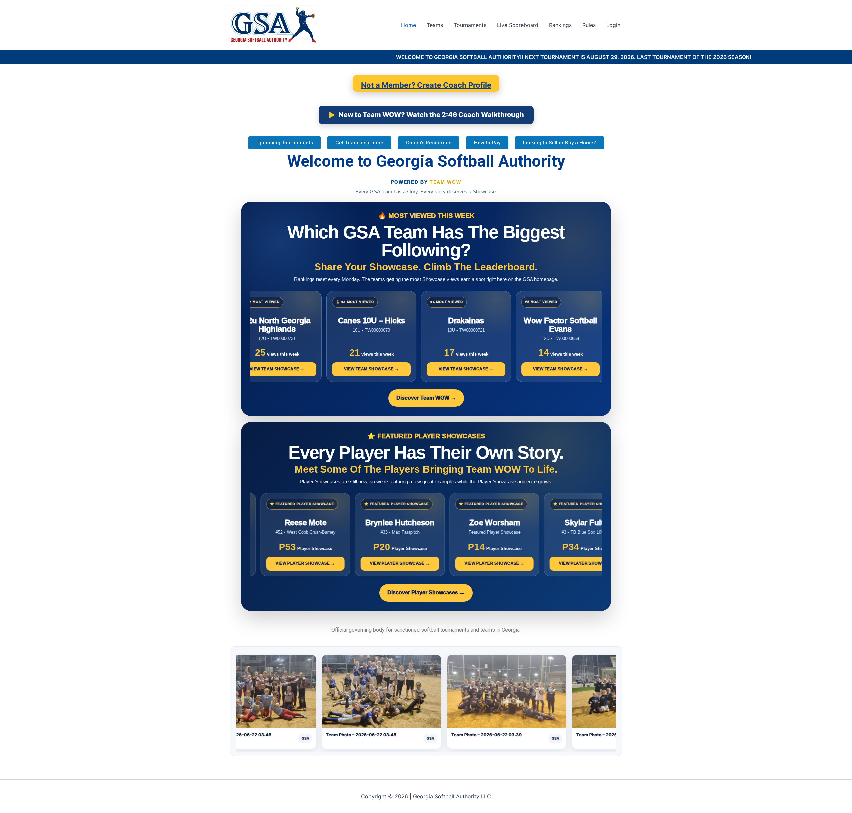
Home (408, 25)
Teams (435, 25)
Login (613, 25)
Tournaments (470, 25)
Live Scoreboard (517, 25)
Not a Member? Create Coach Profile (426, 85)
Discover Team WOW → (426, 398)
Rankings (560, 25)
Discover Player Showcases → (426, 592)
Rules (589, 25)
